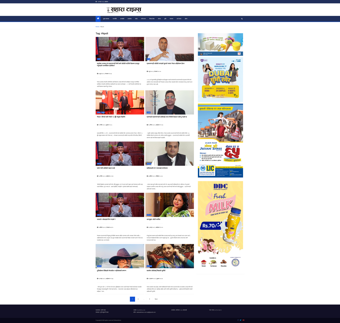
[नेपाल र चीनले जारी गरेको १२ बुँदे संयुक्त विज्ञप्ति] (120, 102)
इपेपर (186, 19)
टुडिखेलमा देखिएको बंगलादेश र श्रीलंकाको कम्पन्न (111, 271)
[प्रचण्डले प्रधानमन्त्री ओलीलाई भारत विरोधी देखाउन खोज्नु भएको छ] (169, 102)
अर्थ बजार (179, 19)
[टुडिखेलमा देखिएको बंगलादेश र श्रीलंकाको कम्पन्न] (120, 256)
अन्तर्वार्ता (122, 19)
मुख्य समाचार (106, 19)
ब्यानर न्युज (99, 163)
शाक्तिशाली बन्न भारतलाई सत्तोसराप (157, 168)
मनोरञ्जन (143, 19)
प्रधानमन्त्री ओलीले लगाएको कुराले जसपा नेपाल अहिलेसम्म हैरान (165, 63)
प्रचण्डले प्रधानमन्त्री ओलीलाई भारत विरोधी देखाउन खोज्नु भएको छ (167, 117)
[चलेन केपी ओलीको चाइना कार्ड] (120, 154)
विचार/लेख (151, 19)
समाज (159, 19)
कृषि (165, 19)
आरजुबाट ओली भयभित (153, 219)
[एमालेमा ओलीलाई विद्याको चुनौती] (169, 256)
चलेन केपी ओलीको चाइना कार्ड (106, 168)
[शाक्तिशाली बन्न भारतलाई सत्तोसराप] (169, 154)
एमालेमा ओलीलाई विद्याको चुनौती (156, 271)
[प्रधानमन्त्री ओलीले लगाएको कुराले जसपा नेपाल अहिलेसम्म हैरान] (169, 49)
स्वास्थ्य (171, 19)
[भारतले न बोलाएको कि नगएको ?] (120, 205)
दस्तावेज (130, 19)
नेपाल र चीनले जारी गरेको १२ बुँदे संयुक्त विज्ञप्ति (111, 117)
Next (156, 299)
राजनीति (115, 19)
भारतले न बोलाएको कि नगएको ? (106, 219)
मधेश (136, 19)
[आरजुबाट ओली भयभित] (169, 205)
